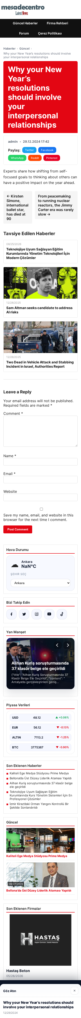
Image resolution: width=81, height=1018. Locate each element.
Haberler (9, 48)
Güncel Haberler (25, 23)
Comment (13, 413)
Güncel (24, 48)
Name (9, 456)
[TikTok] (62, 614)
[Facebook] (11, 614)
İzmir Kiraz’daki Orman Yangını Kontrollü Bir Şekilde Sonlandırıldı (39, 805)
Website (10, 491)
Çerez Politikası (50, 33)
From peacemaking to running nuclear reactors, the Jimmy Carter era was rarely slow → (56, 205)
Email (9, 473)
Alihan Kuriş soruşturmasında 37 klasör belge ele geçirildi (41, 785)
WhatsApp (17, 158)
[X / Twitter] (24, 614)
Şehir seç (19, 574)
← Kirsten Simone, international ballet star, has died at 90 (17, 207)
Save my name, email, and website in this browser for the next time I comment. (38, 517)
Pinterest (51, 158)
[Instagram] (37, 614)
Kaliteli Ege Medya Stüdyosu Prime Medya (39, 773)
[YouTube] (49, 614)
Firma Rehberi (57, 23)
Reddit (35, 158)
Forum (24, 33)
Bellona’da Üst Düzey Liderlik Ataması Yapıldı (41, 778)
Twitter (29, 150)
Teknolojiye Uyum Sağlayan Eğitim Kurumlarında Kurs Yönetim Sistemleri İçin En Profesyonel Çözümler (41, 795)
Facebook (47, 150)
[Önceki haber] (58, 645)
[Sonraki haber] (67, 645)
